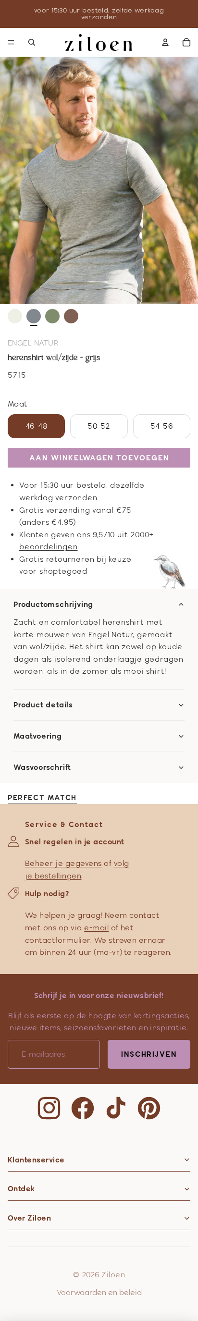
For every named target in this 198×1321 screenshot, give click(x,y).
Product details (43, 705)
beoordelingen (48, 546)
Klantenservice (36, 1159)
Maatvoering (37, 736)
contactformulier (57, 940)
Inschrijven (149, 1054)
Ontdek (21, 1188)
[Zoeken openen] (31, 42)
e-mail (96, 927)
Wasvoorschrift (42, 767)
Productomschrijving (53, 604)
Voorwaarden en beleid (99, 1292)
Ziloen (113, 1274)
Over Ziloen (29, 1217)
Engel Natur (33, 342)
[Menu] (11, 42)
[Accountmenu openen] (165, 42)
